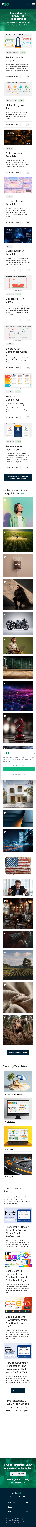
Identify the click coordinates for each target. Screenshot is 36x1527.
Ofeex (20, 1519)
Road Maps (11, 1177)
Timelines (11, 1122)
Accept (19, 769)
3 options (18, 294)
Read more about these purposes (15, 765)
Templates (9, 148)
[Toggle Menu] (33, 4)
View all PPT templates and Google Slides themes (18, 477)
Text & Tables (10, 294)
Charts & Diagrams (12, 100)
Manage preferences (19, 774)
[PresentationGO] (5, 4)
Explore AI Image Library (18, 1052)
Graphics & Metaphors (12, 52)
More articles (18, 1391)
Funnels (10, 1149)
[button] (34, 754)
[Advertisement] (18, 1436)
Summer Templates (14, 1094)
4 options (22, 52)
